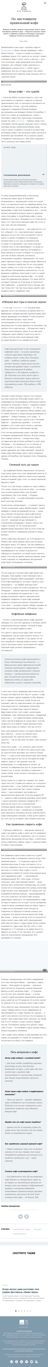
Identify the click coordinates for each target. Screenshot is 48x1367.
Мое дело (37, 1229)
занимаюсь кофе (20, 307)
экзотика (20, 120)
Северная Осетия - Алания (21, 1229)
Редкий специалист (19, 1234)
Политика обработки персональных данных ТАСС (30, 1350)
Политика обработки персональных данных (16, 1349)
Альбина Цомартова (10, 1206)
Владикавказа (7, 50)
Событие (5, 1285)
